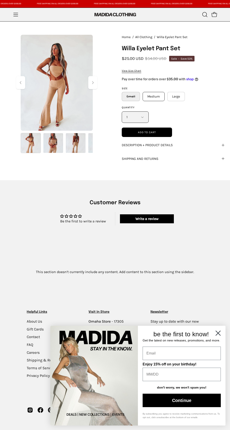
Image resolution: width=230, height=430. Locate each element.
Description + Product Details (147, 145)
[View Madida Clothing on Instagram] (30, 410)
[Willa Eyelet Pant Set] (31, 143)
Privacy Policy (38, 376)
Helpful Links (37, 311)
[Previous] (20, 82)
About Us (34, 321)
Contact (33, 337)
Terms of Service (41, 368)
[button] (204, 14)
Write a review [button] (147, 219)
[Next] (92, 82)
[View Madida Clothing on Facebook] (40, 410)
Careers (33, 352)
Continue (181, 400)
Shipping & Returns (44, 360)
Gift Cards (35, 329)
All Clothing (143, 37)
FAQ (30, 344)
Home (126, 37)
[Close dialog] (218, 333)
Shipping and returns (140, 159)
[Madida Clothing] (115, 14)
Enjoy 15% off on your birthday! (169, 364)
